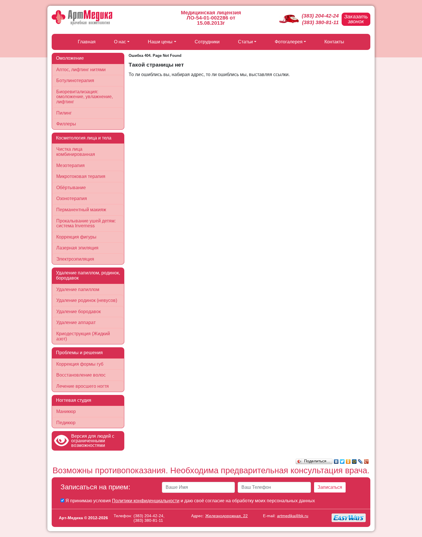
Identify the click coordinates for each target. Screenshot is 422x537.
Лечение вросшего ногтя (82, 386)
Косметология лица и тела (83, 137)
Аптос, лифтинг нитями (81, 69)
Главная (87, 41)
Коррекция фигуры (76, 236)
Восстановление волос (81, 375)
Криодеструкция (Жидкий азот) (83, 336)
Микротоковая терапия (80, 176)
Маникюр (66, 411)
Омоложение (70, 58)
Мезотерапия (70, 165)
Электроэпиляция (75, 259)
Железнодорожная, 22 (226, 515)
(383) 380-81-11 (320, 22)
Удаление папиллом (77, 289)
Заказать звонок (356, 19)
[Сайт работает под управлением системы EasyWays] (349, 517)
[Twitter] (342, 460)
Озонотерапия (71, 198)
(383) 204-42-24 (320, 16)
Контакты (334, 41)
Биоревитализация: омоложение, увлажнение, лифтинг (84, 96)
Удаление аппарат (76, 322)
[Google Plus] (366, 460)
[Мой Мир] (354, 460)
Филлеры (66, 123)
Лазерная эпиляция (77, 247)
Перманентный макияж (81, 209)
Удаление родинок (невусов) (86, 300)
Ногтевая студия (73, 400)
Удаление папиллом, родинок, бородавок (88, 275)
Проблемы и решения (79, 352)
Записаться (330, 487)
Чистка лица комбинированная (75, 152)
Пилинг (64, 112)
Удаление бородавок (78, 311)
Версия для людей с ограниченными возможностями (92, 441)
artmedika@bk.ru (292, 515)
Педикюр (66, 422)
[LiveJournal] (360, 460)
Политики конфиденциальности (145, 500)
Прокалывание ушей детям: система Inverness (86, 223)
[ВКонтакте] (336, 460)
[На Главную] (82, 18)
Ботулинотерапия (75, 80)
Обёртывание (71, 187)
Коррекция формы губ (79, 364)
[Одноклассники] (348, 460)
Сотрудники (207, 41)
